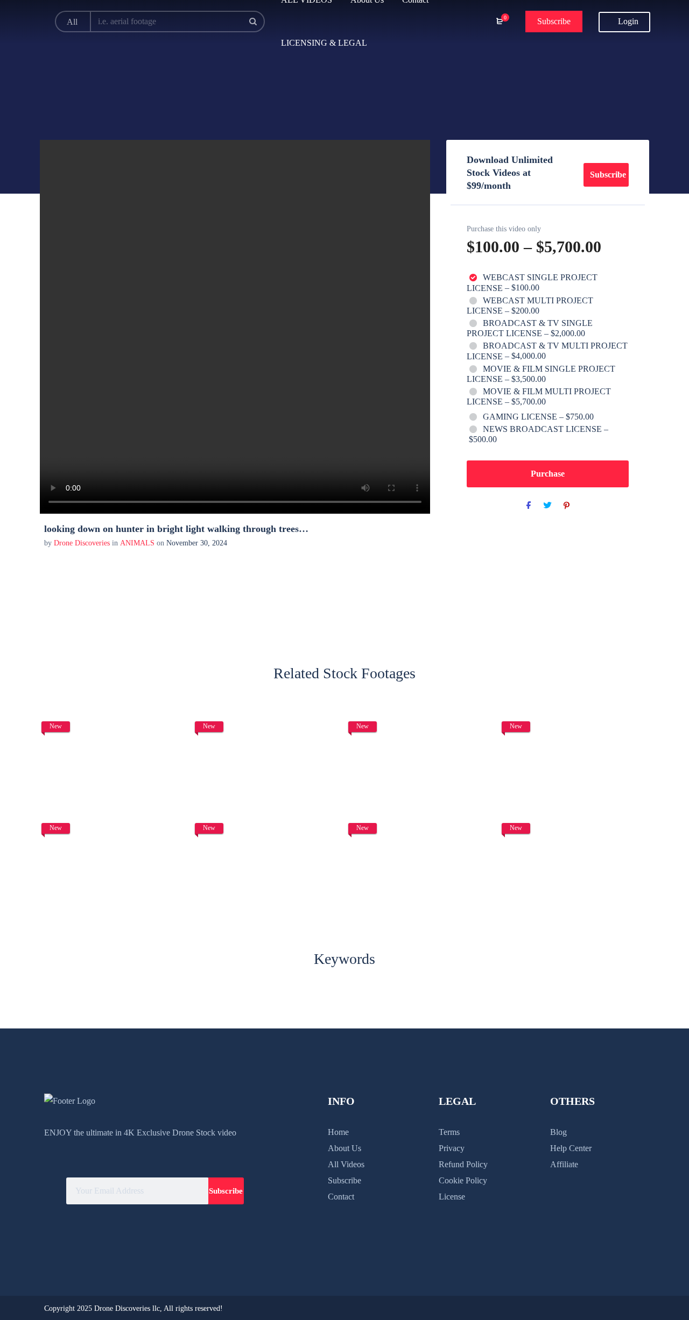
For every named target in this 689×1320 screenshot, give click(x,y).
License (452, 1196)
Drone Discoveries (83, 543)
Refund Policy (463, 1164)
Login (627, 21)
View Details (114, 744)
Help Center (571, 1148)
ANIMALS (137, 543)
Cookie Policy (463, 1180)
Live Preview (114, 777)
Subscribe (554, 21)
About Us (344, 1148)
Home (338, 1132)
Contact (341, 1196)
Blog (558, 1132)
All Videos (346, 1164)
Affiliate (564, 1164)
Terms (449, 1132)
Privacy (452, 1148)
